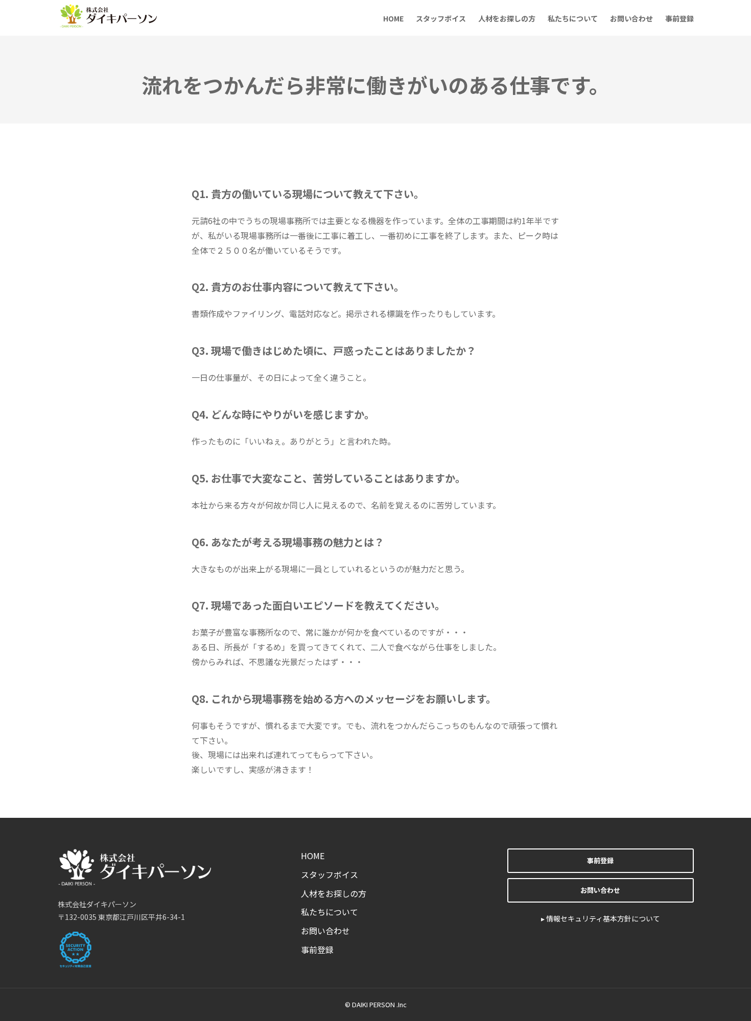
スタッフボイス (441, 18)
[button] (600, 860)
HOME (393, 18)
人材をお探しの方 (506, 18)
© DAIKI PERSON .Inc (376, 1004)
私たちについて (573, 18)
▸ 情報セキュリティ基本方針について (600, 918)
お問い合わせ (631, 18)
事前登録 (679, 18)
